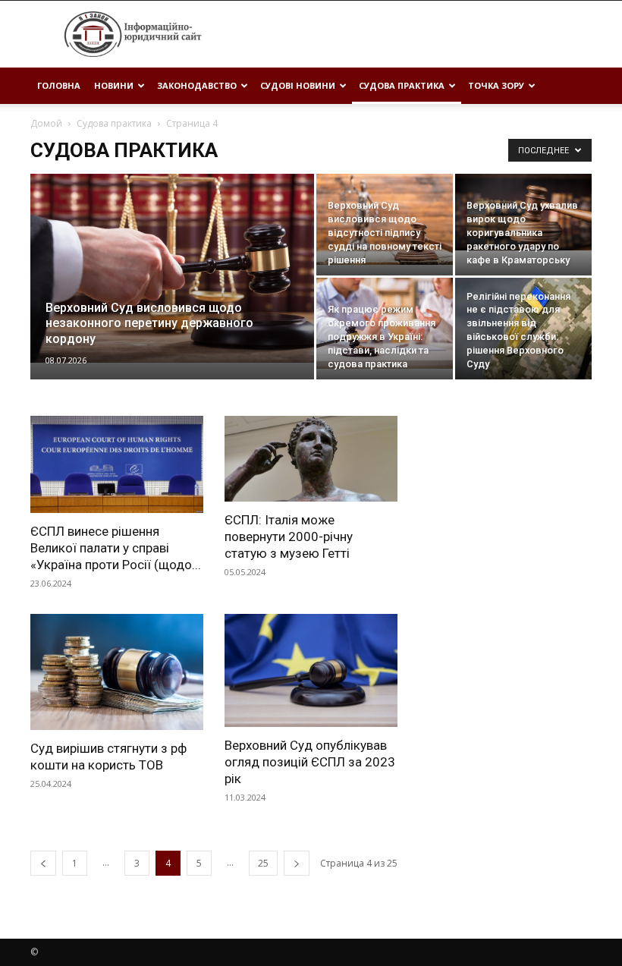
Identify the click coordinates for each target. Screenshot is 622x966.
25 (263, 863)
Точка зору (496, 85)
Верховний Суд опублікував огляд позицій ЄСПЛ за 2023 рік (310, 762)
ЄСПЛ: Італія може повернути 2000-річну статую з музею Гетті (289, 536)
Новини (114, 85)
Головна (58, 85)
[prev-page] (43, 863)
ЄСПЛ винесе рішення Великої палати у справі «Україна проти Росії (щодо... (115, 548)
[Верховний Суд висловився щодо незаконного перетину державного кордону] (172, 268)
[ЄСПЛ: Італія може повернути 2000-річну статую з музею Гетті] (311, 459)
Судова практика (402, 85)
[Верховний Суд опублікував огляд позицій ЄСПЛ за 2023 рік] (311, 670)
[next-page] (296, 863)
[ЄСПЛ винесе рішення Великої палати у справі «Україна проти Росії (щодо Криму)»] (116, 464)
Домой (46, 123)
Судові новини (297, 85)
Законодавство (197, 85)
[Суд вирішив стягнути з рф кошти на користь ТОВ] (116, 671)
